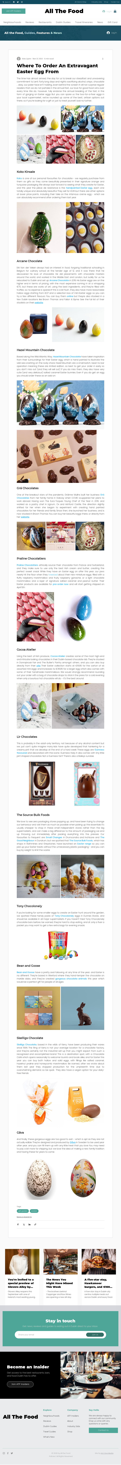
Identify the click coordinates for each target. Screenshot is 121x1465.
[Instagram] (22, 2)
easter (34, 1211)
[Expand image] (41, 227)
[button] (6, 2)
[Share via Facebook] (18, 1224)
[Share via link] (35, 1224)
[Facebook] (14, 2)
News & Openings (24, 1217)
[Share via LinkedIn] (29, 1224)
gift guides (22, 1211)
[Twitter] (18, 2)
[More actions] (102, 58)
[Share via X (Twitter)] (24, 1224)
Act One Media (107, 1453)
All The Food (64, 11)
